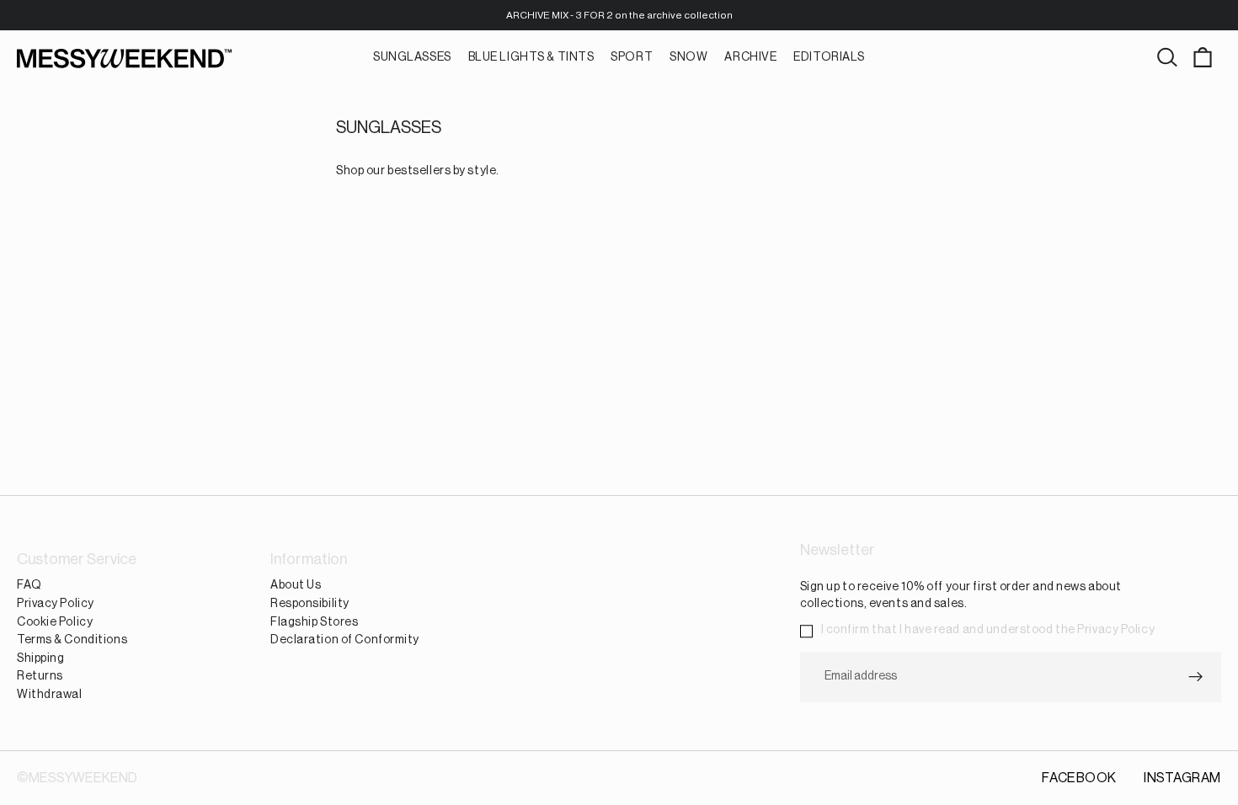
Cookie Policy (55, 622)
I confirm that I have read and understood (988, 631)
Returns (40, 677)
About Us (295, 586)
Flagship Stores (314, 622)
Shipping (40, 658)
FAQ (29, 586)
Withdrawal (50, 695)
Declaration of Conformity (344, 641)
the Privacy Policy (1105, 631)
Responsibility (310, 604)
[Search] (1167, 58)
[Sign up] (1196, 677)
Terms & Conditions (72, 641)
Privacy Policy (55, 604)
